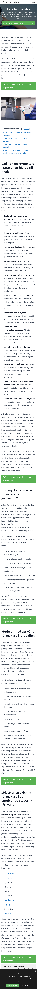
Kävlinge (8, 878)
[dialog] (18, 979)
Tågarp (7, 904)
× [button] (35, 971)
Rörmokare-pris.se (10, 2)
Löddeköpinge (10, 873)
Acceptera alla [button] (12, 985)
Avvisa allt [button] (25, 985)
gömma (26, 129)
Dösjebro (8, 913)
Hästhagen (9, 900)
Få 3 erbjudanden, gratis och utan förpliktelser (18, 23)
